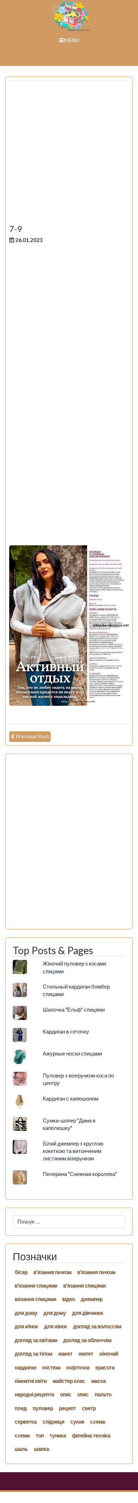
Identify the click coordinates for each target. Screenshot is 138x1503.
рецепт (67, 1408)
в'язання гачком (52, 1271)
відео (68, 1298)
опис (65, 1394)
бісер (21, 1271)
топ (39, 1435)
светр (89, 1408)
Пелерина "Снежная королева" (80, 1174)
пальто (102, 1394)
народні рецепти (34, 1394)
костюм (51, 1367)
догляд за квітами (36, 1339)
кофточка (77, 1367)
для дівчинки (87, 1312)
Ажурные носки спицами (72, 1053)
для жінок (55, 1326)
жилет (85, 1353)
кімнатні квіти (30, 1380)
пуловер (43, 1408)
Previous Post (32, 736)
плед (21, 1408)
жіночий (108, 1353)
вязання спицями (35, 1298)
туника (58, 1435)
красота (104, 1367)
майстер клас (68, 1380)
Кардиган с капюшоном (70, 1098)
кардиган (25, 1367)
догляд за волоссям (97, 1326)
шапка (41, 1448)
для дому (26, 1312)
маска (98, 1380)
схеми (22, 1435)
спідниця (53, 1421)
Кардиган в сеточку (66, 1031)
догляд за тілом (33, 1353)
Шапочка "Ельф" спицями (74, 1009)
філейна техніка (91, 1435)
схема (97, 1421)
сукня (77, 1421)
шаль (21, 1448)
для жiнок (26, 1326)
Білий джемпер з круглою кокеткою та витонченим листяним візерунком (73, 1151)
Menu (71, 40)
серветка (25, 1421)
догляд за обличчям (87, 1339)
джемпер (91, 1298)
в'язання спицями (36, 1285)
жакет (65, 1353)
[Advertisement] (69, 155)
